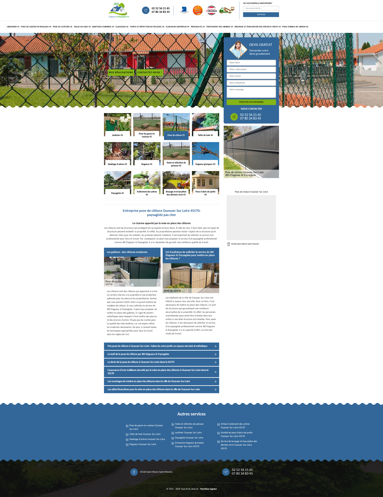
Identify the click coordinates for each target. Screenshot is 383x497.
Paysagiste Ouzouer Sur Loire (189, 438)
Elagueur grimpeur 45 (177, 27)
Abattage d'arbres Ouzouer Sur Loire (147, 439)
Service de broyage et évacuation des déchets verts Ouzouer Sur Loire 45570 (239, 445)
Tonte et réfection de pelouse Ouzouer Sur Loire (189, 426)
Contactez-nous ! (149, 72)
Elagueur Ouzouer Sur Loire (142, 444)
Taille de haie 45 (82, 27)
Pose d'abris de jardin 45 (295, 27)
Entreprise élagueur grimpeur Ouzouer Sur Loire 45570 (189, 445)
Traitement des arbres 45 (219, 27)
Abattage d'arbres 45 (103, 27)
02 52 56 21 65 (161, 8)
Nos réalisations (121, 72)
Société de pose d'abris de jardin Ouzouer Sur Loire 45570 (236, 435)
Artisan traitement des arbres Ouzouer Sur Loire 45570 (235, 426)
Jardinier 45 (13, 27)
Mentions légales (208, 489)
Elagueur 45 (122, 27)
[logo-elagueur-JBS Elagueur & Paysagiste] (118, 10)
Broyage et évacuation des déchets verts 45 (258, 27)
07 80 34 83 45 (161, 12)
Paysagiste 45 (198, 27)
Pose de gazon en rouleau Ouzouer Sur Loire (146, 427)
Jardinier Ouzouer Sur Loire (188, 433)
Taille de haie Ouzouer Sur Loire (145, 434)
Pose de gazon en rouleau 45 (36, 27)
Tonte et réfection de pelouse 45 (147, 27)
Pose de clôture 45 (62, 27)
